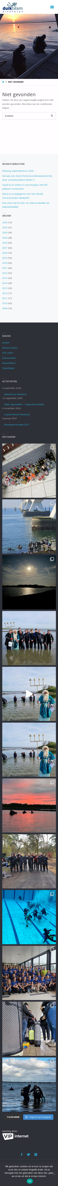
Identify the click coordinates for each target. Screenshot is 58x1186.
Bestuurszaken (9, 347)
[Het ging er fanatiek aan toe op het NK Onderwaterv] (29, 917)
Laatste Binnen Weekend (17, 414)
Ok (29, 1181)
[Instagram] (36, 1154)
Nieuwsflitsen (9, 363)
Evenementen (9, 357)
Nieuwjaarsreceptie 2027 (16, 424)
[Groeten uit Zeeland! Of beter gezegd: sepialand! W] (29, 526)
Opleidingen (8, 368)
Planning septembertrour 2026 (18, 170)
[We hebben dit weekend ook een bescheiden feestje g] (29, 471)
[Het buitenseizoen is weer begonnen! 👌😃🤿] (29, 861)
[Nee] (54, 1174)
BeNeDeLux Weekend (15, 394)
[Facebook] (21, 1154)
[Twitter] (28, 1154)
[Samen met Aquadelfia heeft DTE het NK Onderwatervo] (29, 973)
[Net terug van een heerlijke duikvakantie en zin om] (29, 638)
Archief (5, 342)
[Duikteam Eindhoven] (12, 6)
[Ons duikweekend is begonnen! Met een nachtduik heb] (29, 805)
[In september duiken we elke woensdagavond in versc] (29, 582)
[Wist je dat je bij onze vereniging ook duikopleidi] (29, 1029)
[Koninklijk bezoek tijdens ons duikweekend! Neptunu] (29, 694)
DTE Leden (7, 352)
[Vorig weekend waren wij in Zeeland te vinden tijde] (29, 1084)
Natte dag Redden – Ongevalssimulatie (24, 404)
